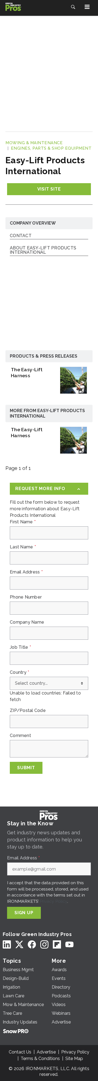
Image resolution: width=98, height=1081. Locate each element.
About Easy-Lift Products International (43, 250)
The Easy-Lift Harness (26, 372)
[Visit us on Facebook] (32, 944)
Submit (26, 767)
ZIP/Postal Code (28, 710)
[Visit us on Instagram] (44, 944)
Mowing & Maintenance (34, 142)
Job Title (20, 647)
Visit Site (49, 189)
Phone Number (26, 597)
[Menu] (87, 6)
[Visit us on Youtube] (69, 944)
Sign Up (23, 912)
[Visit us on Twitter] (19, 944)
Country (19, 672)
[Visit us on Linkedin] (7, 944)
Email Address (26, 572)
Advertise (46, 1052)
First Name (23, 522)
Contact (21, 236)
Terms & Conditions (40, 1058)
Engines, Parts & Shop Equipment (51, 148)
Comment (20, 735)
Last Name (23, 547)
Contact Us (20, 1052)
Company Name (27, 622)
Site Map (74, 1058)
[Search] (73, 6)
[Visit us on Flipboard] (57, 944)
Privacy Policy (53, 901)
